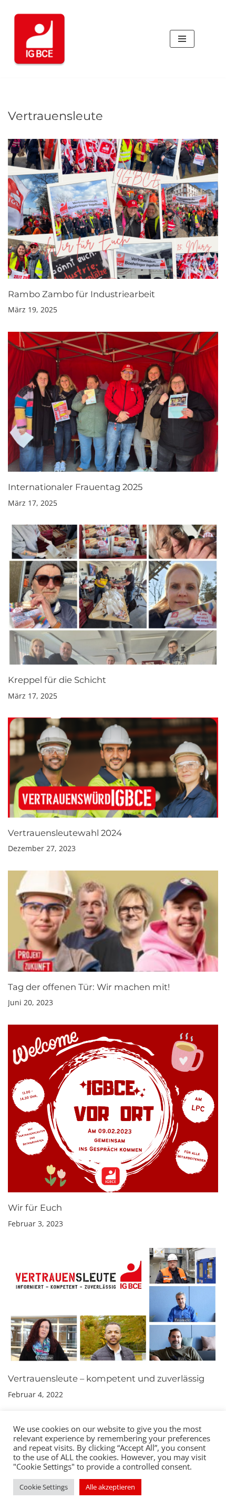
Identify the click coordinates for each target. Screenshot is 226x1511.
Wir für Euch (35, 1207)
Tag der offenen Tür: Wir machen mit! (89, 987)
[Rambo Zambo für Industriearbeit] (113, 209)
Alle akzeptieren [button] (110, 1487)
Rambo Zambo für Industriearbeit (81, 294)
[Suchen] (206, 39)
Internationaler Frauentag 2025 (75, 487)
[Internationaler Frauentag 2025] (113, 402)
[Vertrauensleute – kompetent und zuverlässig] (113, 1304)
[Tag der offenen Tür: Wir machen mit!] (113, 921)
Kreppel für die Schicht (57, 680)
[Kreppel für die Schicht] (113, 595)
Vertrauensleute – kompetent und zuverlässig (106, 1378)
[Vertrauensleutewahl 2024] (113, 767)
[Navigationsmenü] (182, 39)
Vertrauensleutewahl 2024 (65, 833)
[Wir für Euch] (113, 1108)
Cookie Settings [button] (43, 1487)
